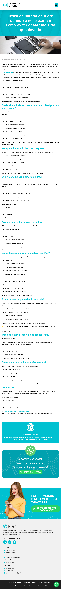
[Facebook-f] (9, 542)
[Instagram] (14, 542)
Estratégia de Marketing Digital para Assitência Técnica (28, 585)
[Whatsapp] (5, 542)
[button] (56, 584)
